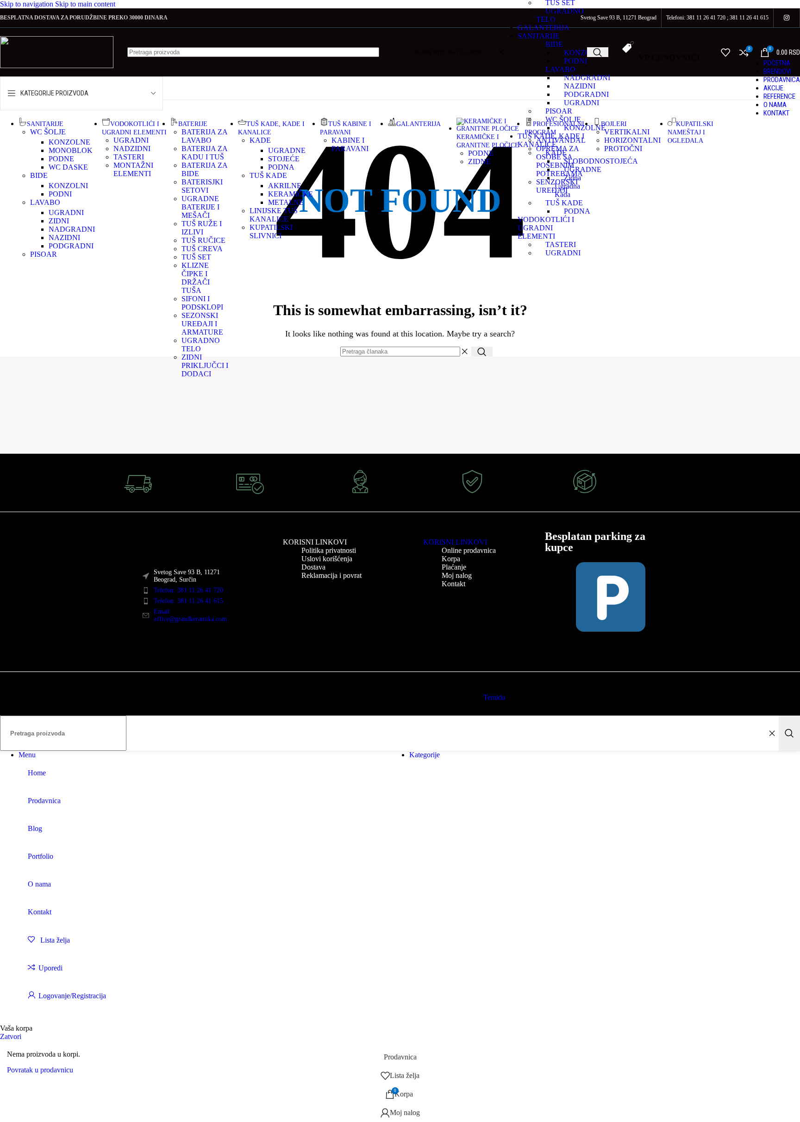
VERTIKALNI (627, 132)
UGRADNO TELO (200, 344)
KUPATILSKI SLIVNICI (271, 231)
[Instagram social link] (786, 18)
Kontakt (453, 584)
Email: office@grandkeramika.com (190, 615)
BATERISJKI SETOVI (202, 186)
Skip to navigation (27, 4)
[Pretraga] (597, 52)
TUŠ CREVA (202, 249)
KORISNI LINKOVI (315, 542)
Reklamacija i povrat (331, 575)
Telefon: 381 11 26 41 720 (188, 590)
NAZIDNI (64, 237)
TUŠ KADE (268, 175)
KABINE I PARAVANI (350, 144)
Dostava (313, 567)
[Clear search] (772, 733)
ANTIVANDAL (561, 140)
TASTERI (128, 157)
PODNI (575, 61)
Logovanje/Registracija (72, 996)
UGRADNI (581, 103)
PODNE (61, 159)
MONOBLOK (71, 150)
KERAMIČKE (290, 194)
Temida (494, 697)
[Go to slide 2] (46, 451)
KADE (260, 140)
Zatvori (10, 1036)
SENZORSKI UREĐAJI (557, 186)
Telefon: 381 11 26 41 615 (188, 600)
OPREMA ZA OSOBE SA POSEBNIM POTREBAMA (559, 161)
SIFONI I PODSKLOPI (202, 303)
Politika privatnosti (328, 550)
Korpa (451, 559)
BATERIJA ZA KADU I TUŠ (204, 153)
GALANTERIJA (543, 28)
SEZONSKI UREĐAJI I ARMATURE (202, 323)
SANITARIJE (539, 36)
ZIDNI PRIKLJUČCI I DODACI (204, 365)
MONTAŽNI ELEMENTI (133, 169)
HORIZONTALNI (632, 140)
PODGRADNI (71, 246)
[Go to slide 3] (55, 451)
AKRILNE (284, 186)
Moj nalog (457, 575)
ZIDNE (479, 161)
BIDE (554, 44)
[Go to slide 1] (37, 451)
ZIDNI (59, 221)
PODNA (281, 167)
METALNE (286, 202)
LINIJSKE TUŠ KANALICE (274, 215)
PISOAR (558, 111)
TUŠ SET (196, 257)
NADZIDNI (131, 148)
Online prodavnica (469, 550)
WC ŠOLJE (48, 132)
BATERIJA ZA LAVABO (204, 136)
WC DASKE (68, 167)
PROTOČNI (623, 148)
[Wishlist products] (725, 52)
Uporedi (50, 968)
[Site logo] (56, 66)
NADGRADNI (72, 229)
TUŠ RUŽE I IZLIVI (201, 228)
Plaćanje (454, 567)
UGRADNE (287, 150)
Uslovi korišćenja (326, 559)
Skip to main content (85, 4)
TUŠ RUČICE (203, 240)
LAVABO (560, 69)
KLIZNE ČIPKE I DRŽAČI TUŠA (195, 277)
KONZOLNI (583, 53)
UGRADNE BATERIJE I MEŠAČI (200, 207)
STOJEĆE (284, 159)
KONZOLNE (69, 142)
